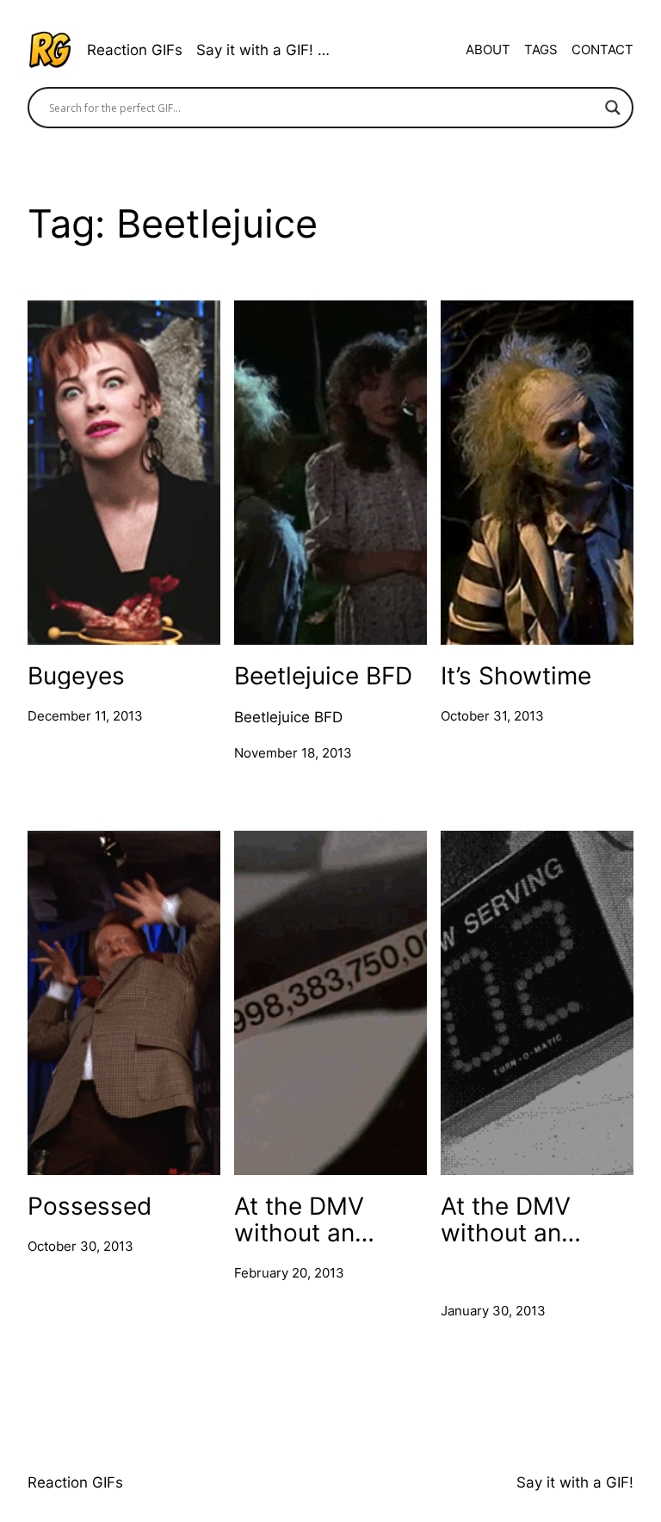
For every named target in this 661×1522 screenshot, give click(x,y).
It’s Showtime (516, 675)
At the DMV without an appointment (305, 1219)
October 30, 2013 (80, 1246)
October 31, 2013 (492, 716)
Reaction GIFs (134, 50)
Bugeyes (76, 675)
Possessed (89, 1205)
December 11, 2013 (85, 716)
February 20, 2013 (289, 1273)
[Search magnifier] (613, 108)
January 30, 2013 (493, 1310)
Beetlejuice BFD (323, 675)
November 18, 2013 (293, 753)
